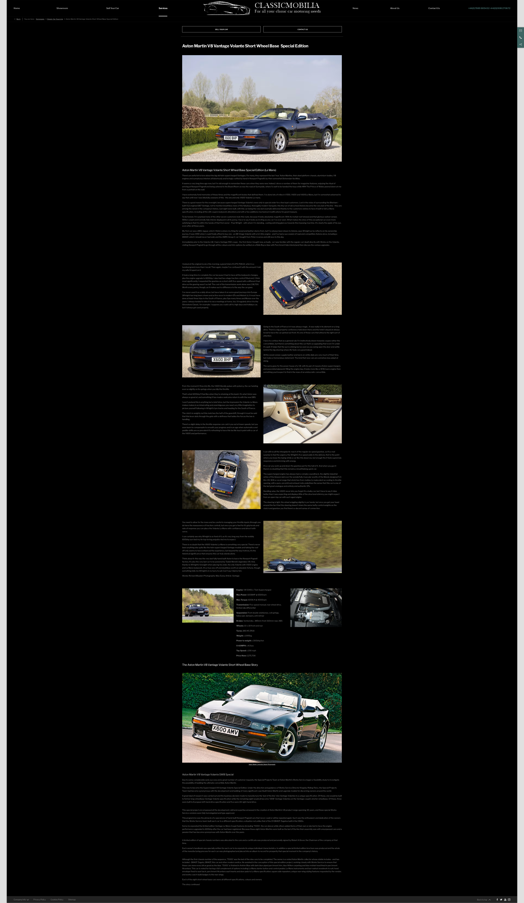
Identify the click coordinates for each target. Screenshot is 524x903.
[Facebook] (497, 899)
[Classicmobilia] (262, 8)
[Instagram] (509, 899)
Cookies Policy (57, 899)
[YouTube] (505, 899)
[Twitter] (501, 899)
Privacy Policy (39, 899)
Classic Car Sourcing (55, 19)
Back (18, 19)
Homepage (40, 19)
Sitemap (72, 899)
